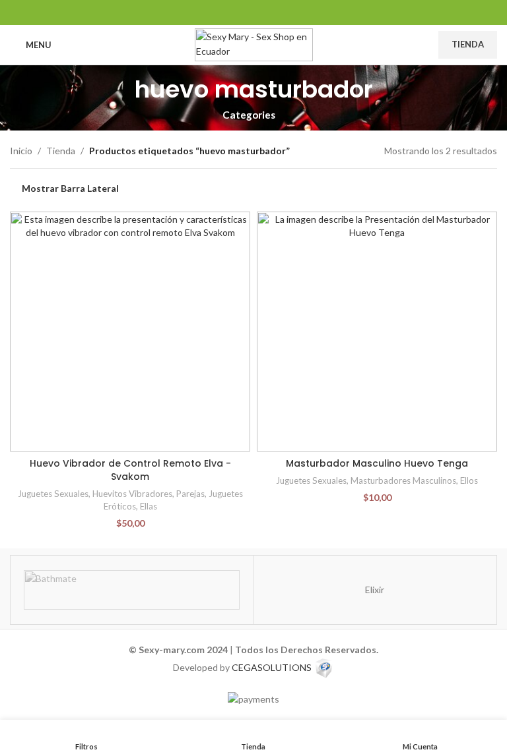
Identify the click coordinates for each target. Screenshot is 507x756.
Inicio (21, 150)
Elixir (374, 589)
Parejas (190, 493)
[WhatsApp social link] (270, 12)
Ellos (469, 480)
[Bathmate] (132, 590)
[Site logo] (254, 43)
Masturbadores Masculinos (403, 480)
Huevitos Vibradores (132, 493)
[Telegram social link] (287, 12)
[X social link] (236, 12)
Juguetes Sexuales (53, 493)
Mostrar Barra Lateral (70, 188)
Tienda (468, 44)
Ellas (148, 506)
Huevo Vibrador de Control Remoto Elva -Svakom (130, 470)
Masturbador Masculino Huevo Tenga (377, 463)
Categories (248, 115)
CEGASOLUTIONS (272, 666)
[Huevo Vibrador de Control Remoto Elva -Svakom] (130, 331)
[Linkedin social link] (253, 12)
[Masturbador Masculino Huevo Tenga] (377, 331)
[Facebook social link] (220, 12)
